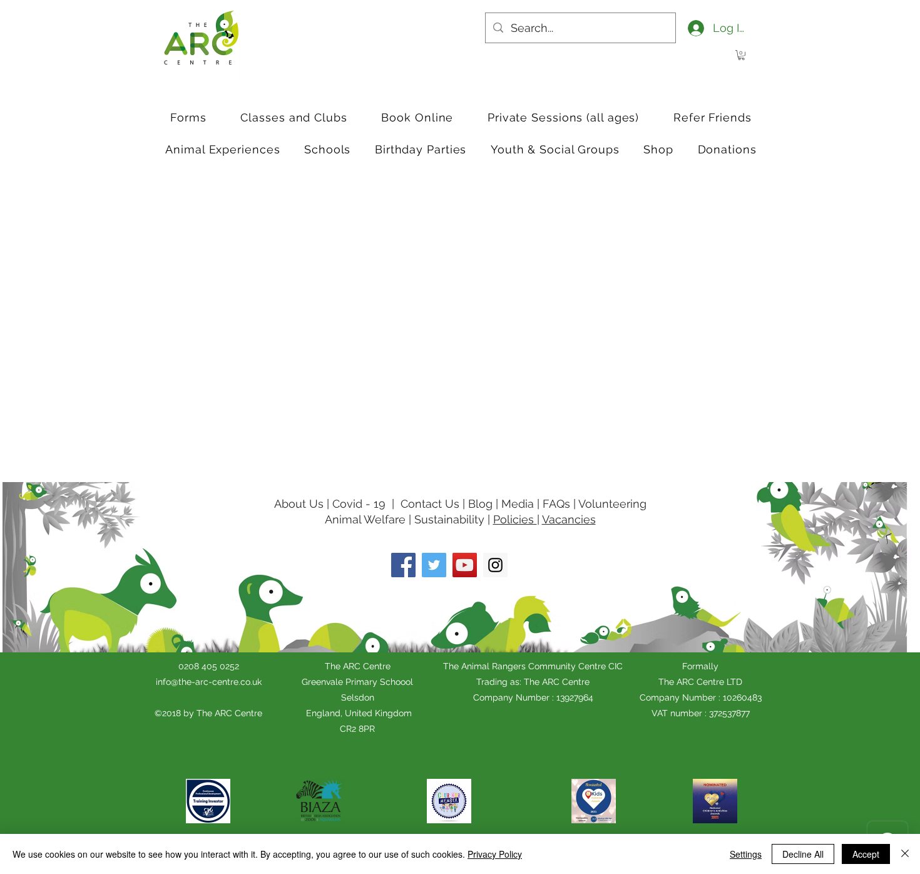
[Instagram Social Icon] (495, 565)
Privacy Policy (495, 854)
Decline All (803, 854)
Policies (515, 519)
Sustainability (449, 519)
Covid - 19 (359, 503)
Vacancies (569, 519)
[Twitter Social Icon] (434, 565)
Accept (865, 854)
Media (517, 503)
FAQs (556, 503)
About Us (299, 503)
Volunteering (612, 503)
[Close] (904, 854)
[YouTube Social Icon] (464, 565)
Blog (482, 503)
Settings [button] (746, 854)
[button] (741, 55)
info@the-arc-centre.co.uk (209, 682)
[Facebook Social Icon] (403, 565)
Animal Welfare (365, 519)
